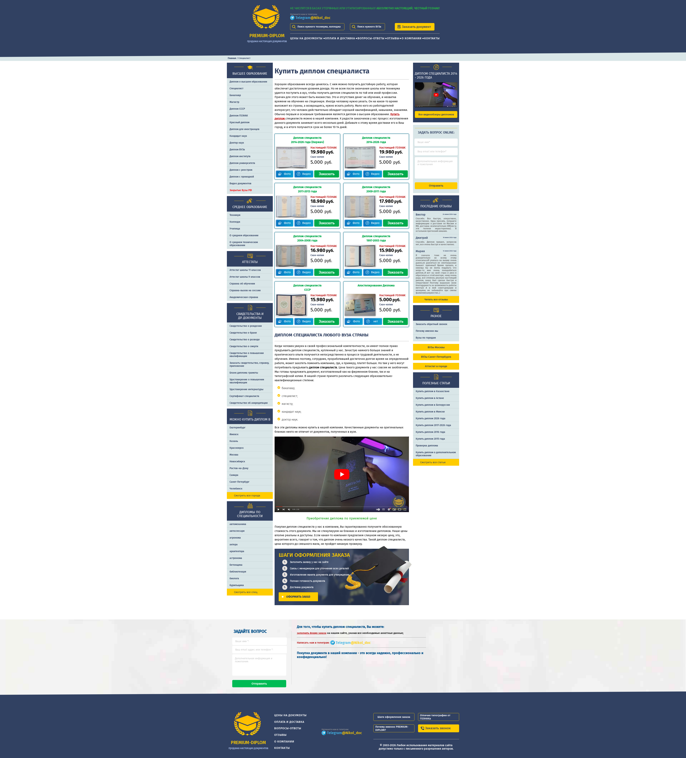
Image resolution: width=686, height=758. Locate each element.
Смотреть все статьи (433, 462)
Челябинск (236, 488)
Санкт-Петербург (239, 481)
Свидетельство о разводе (245, 339)
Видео (306, 174)
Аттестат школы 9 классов (245, 276)
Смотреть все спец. (246, 592)
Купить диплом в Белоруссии (433, 404)
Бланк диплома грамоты (244, 372)
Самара (234, 475)
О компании (412, 38)
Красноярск (236, 447)
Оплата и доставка (340, 38)
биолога (234, 578)
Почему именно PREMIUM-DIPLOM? (391, 728)
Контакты (432, 38)
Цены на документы (306, 38)
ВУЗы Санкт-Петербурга (436, 356)
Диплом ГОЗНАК (239, 115)
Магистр (234, 102)
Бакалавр (235, 95)
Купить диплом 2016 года (430, 432)
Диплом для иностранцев (244, 129)
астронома (236, 558)
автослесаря (237, 530)
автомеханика (238, 524)
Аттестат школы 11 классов (245, 270)
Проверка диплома (427, 445)
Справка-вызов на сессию (245, 290)
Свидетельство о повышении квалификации (247, 355)
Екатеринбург (237, 427)
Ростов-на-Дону (239, 468)
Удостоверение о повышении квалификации (247, 381)
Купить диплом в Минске (430, 411)
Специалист (236, 88)
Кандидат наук (238, 135)
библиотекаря (238, 571)
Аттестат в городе (436, 366)
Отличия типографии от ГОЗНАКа (435, 717)
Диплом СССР (237, 108)
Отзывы (393, 38)
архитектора (237, 551)
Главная (232, 58)
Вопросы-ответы (370, 38)
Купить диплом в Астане (430, 398)
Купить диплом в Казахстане (432, 391)
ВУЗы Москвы (436, 347)
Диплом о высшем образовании (248, 81)
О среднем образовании (244, 235)
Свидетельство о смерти (244, 346)
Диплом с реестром (241, 169)
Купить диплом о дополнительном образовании (436, 454)
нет (375, 321)
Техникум (235, 215)
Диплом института (240, 156)
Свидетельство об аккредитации (249, 402)
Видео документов (240, 183)
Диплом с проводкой (242, 176)
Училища (235, 228)
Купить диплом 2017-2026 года (433, 425)
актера (234, 544)
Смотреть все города (247, 495)
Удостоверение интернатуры (246, 389)
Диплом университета (242, 163)
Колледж (235, 221)
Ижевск (234, 434)
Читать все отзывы (436, 299)
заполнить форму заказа (311, 633)
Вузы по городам (426, 337)
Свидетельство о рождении (246, 325)
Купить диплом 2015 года (430, 438)
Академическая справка (244, 297)
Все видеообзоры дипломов (436, 114)
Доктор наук (237, 142)
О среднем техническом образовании (244, 244)
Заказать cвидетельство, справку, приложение (249, 364)
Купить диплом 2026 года (430, 418)
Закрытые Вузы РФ (241, 190)
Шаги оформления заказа (393, 717)
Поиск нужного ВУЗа (369, 26)
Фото (287, 174)
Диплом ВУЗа (237, 149)
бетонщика (236, 564)
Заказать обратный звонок (431, 324)
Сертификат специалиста (244, 396)
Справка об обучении (242, 283)
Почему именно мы (427, 330)
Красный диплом (239, 122)
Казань (234, 441)
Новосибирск (237, 461)
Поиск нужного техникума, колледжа (319, 26)
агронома (235, 537)
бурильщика (237, 585)
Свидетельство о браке (243, 332)
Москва (234, 454)
